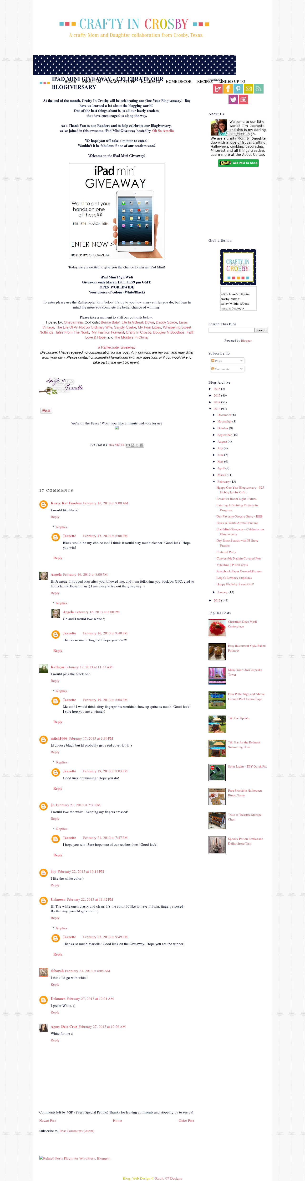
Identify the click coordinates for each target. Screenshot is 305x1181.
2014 (217, 402)
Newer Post (47, 1120)
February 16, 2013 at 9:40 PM (105, 633)
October (223, 428)
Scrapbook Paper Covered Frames (239, 571)
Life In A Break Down (138, 322)
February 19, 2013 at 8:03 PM (105, 770)
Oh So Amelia (163, 130)
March (222, 475)
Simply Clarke (125, 327)
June (221, 455)
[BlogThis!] (132, 445)
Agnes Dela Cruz (64, 1026)
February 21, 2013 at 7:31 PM (78, 804)
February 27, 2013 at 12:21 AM (90, 998)
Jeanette (117, 444)
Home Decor (179, 81)
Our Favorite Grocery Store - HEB (239, 516)
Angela (56, 574)
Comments (221, 369)
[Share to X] (137, 445)
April (221, 468)
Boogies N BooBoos (169, 332)
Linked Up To (232, 81)
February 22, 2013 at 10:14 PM (81, 871)
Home (70, 81)
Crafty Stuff (121, 81)
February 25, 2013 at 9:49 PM (105, 936)
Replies (61, 526)
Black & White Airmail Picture (237, 523)
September (225, 435)
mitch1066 (59, 738)
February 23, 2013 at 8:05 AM (87, 970)
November (225, 421)
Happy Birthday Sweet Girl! (235, 584)
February (224, 481)
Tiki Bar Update (238, 718)
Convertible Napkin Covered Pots (239, 558)
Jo (53, 804)
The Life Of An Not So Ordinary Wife (84, 327)
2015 (217, 395)
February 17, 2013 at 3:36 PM (91, 738)
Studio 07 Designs (168, 1178)
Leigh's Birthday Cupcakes (234, 577)
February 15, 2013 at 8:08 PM (105, 535)
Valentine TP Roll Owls (232, 565)
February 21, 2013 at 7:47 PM (105, 837)
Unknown (58, 899)
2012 (217, 600)
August (223, 441)
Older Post (186, 1120)
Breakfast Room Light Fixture (236, 498)
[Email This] (128, 445)
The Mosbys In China (130, 337)
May (221, 461)
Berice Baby (110, 322)
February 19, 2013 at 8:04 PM (105, 699)
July (221, 448)
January (223, 592)
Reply (55, 516)
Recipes (205, 81)
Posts (218, 361)
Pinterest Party (226, 552)
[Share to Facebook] (141, 445)
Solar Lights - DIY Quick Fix (247, 766)
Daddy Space (166, 322)
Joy (53, 871)
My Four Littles (149, 327)
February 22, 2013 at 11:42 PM (90, 899)
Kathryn (57, 666)
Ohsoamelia (73, 322)
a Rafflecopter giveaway (117, 347)
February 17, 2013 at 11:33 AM (89, 666)
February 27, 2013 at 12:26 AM (102, 1026)
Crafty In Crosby (138, 332)
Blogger (246, 340)
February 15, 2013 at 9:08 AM (105, 503)
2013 (217, 409)
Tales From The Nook (72, 332)
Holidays (150, 81)
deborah (57, 970)
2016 (217, 389)
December (225, 415)
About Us (91, 81)
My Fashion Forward (108, 332)
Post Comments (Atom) (77, 1130)
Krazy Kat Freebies (66, 503)
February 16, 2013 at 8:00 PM (85, 574)
